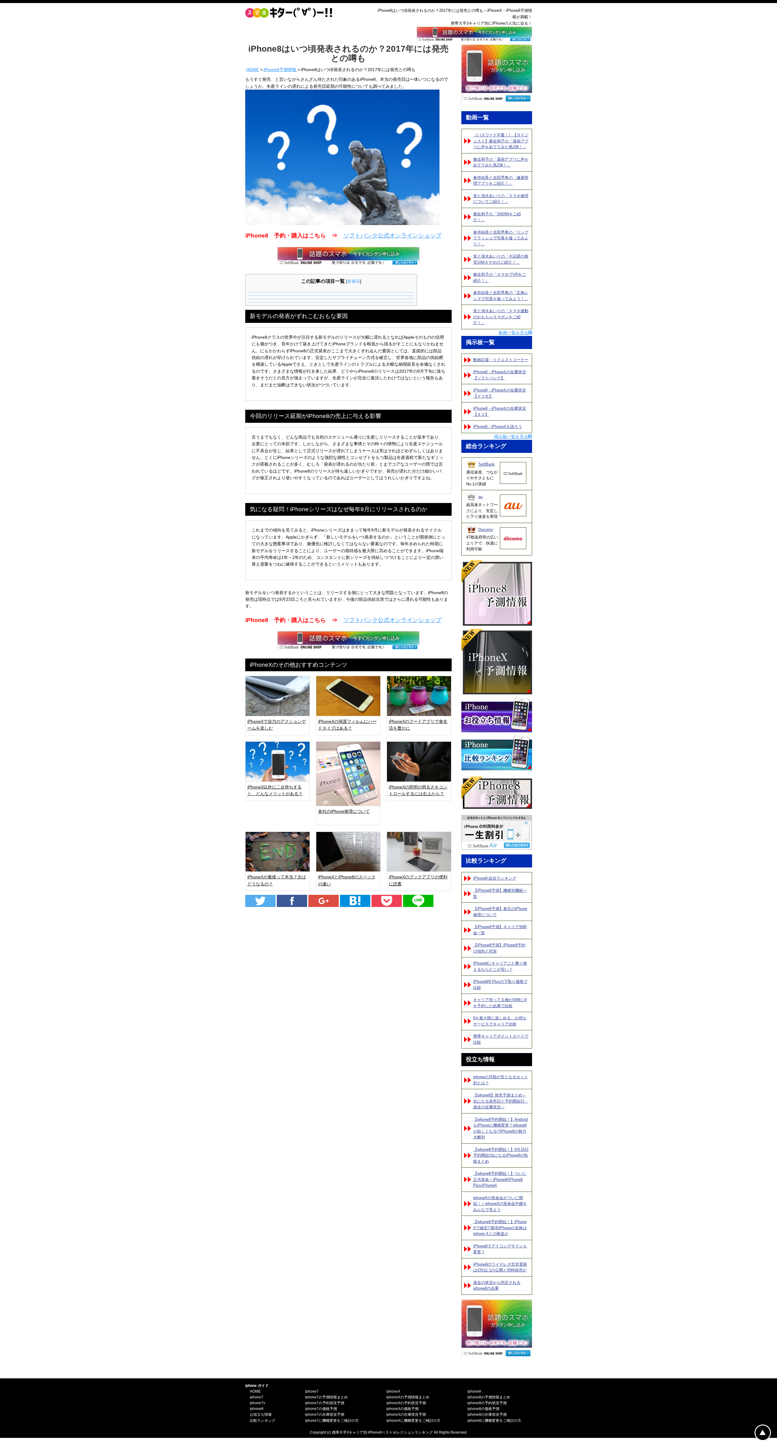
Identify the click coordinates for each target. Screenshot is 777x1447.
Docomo (485, 529)
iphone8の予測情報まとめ (488, 1397)
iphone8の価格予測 (483, 1409)
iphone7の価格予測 (321, 1409)
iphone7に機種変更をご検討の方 (332, 1420)
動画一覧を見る (513, 332)
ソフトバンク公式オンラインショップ (392, 235)
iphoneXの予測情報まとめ (407, 1397)
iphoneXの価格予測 (402, 1409)
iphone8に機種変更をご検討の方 (494, 1420)
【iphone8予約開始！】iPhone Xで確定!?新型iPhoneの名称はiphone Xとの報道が (500, 1228)
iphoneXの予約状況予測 (406, 1403)
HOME (252, 69)
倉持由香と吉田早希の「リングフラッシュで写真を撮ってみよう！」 (500, 238)
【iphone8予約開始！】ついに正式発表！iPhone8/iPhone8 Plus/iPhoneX (499, 1179)
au (480, 496)
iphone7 (256, 1397)
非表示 (353, 281)
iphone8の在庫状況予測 (487, 1414)
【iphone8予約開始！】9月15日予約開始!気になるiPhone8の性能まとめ (501, 1155)
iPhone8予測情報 (280, 69)
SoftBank (486, 464)
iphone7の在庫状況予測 (324, 1414)
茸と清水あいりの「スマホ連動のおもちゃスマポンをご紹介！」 (500, 317)
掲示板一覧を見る (511, 436)
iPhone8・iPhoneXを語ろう (497, 426)
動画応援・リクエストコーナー (500, 359)
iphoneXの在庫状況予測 (406, 1414)
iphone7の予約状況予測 (324, 1403)
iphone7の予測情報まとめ (326, 1397)
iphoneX (393, 1391)
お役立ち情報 (261, 1414)
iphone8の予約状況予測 (487, 1403)
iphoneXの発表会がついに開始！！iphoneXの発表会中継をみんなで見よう (500, 1204)
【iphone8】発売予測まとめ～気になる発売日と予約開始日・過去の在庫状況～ (500, 1101)
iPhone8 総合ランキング (494, 878)
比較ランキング (262, 1420)
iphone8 (256, 1409)
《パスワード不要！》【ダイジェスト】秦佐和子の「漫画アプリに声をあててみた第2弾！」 (500, 141)
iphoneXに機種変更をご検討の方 (413, 1420)
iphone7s (257, 1403)
